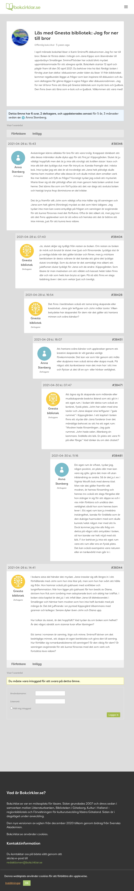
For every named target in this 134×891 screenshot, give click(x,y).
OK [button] (26, 883)
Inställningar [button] (12, 883)
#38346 (116, 144)
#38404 (116, 237)
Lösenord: (15, 701)
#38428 (116, 295)
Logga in (113, 714)
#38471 (117, 385)
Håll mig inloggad (22, 708)
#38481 (117, 456)
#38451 (117, 339)
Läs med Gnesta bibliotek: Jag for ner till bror (76, 35)
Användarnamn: (18, 693)
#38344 (116, 567)
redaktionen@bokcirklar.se (24, 862)
